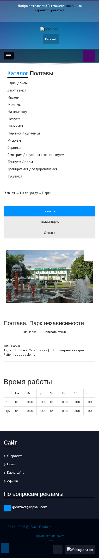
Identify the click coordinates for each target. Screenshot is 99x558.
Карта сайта (15, 472)
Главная (9, 193)
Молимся (14, 104)
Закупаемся (16, 90)
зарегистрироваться (49, 10)
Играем (13, 97)
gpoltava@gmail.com (29, 506)
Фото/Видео (49, 222)
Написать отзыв (54, 332)
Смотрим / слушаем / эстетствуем (35, 154)
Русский (50, 39)
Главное (50, 211)
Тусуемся (14, 176)
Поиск (11, 464)
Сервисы (14, 147)
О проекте (15, 456)
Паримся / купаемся (23, 133)
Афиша (12, 481)
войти (70, 6)
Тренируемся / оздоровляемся (32, 168)
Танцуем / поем (20, 161)
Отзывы (49, 233)
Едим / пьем (17, 82)
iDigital (50, 540)
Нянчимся (15, 125)
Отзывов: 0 (30, 332)
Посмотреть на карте (68, 350)
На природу (17, 111)
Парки (46, 193)
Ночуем (13, 118)
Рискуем (14, 140)
